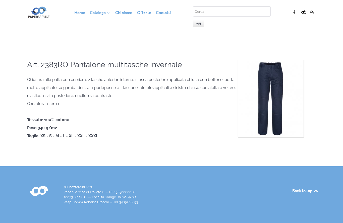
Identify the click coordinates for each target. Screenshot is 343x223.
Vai (198, 23)
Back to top (302, 190)
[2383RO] (271, 98)
